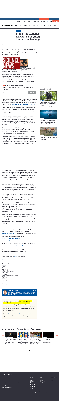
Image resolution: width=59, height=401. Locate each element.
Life (37, 25)
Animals (42, 100)
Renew (31, 379)
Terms (16, 94)
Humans (31, 25)
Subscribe (31, 377)
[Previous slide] (3, 335)
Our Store (43, 21)
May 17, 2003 (16, 256)
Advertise (42, 382)
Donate (56, 21)
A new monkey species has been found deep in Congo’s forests (48, 104)
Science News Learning (7, 387)
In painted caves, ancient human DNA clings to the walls (35, 341)
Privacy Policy (20, 94)
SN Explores (36, 21)
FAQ (41, 377)
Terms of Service (49, 392)
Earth (42, 25)
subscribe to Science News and (19, 314)
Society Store (53, 379)
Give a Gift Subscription (32, 381)
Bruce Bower (6, 44)
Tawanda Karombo (44, 106)
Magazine (19, 21)
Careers (52, 381)
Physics (48, 25)
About (29, 21)
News (18, 31)
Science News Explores (7, 385)
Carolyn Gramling (43, 140)
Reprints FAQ (22, 251)
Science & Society (22, 337)
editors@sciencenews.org (8, 233)
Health (26, 25)
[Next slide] (57, 335)
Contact (41, 384)
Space (54, 25)
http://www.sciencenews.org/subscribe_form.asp (14, 245)
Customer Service (33, 382)
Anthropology (36, 329)
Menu (24, 21)
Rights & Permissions (42, 381)
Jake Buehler (8, 343)
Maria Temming (43, 123)
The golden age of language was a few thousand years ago (23, 341)
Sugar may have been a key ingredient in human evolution (10, 341)
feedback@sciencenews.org (10, 251)
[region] (30, 341)
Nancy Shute (46, 342)
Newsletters (42, 379)
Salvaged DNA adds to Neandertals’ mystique (24, 104)
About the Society (54, 377)
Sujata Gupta (21, 343)
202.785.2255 (43, 392)
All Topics (18, 25)
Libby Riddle (33, 343)
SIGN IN (50, 21)
